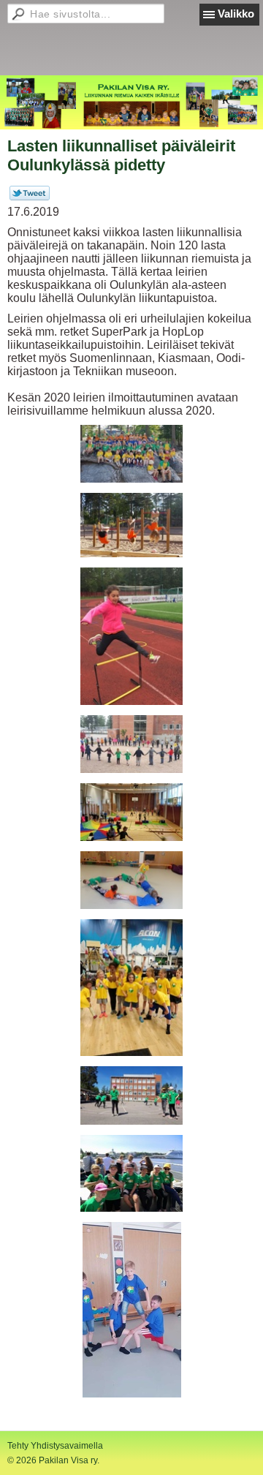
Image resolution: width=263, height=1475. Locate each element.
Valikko (236, 13)
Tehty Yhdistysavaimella (55, 1446)
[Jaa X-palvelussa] (29, 197)
